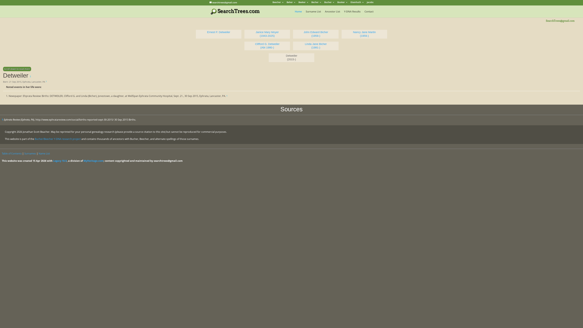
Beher (290, 2)
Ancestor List (332, 11)
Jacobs (370, 2)
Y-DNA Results (352, 11)
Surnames (30, 153)
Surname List (313, 11)
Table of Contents (12, 153)
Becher (315, 2)
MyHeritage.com (93, 160)
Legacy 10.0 (60, 160)
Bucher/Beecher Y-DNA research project (58, 139)
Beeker (302, 2)
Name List (44, 153)
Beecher (277, 2)
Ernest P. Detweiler (218, 32)
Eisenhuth (356, 2)
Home (298, 11)
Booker (341, 2)
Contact (369, 11)
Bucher (328, 2)
